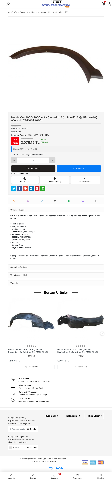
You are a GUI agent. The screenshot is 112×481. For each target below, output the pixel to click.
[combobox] (11, 447)
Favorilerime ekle (20, 173)
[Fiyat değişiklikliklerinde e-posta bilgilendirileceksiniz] (69, 200)
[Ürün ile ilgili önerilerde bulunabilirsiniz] (97, 200)
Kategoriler (72, 415)
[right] (102, 333)
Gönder (33, 429)
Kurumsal (50, 415)
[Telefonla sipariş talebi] (83, 200)
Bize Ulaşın (94, 415)
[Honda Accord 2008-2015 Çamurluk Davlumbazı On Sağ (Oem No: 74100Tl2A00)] (80, 321)
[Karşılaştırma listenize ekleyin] (56, 200)
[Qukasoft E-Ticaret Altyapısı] (56, 469)
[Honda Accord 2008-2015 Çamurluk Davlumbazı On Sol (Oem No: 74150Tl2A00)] (31, 321)
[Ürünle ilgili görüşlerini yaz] (42, 200)
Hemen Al (80, 168)
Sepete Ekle (34, 168)
